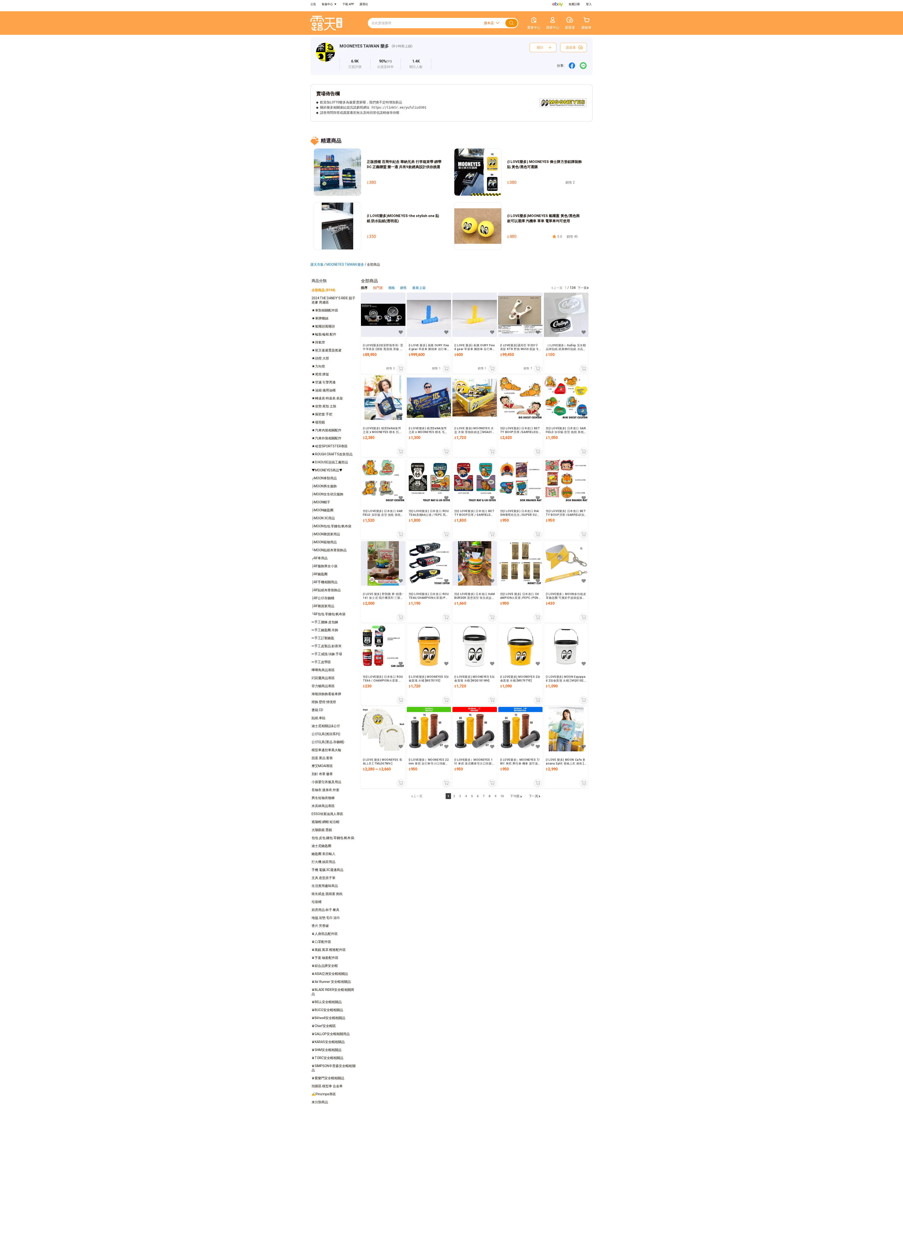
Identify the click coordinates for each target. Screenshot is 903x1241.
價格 (392, 288)
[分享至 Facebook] (572, 65)
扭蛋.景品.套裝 (322, 758)
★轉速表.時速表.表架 (327, 398)
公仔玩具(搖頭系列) (326, 734)
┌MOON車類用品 (324, 478)
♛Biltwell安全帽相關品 (328, 1018)
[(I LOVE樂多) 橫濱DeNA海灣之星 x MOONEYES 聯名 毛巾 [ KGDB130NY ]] (429, 397)
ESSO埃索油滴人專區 (327, 814)
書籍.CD (317, 710)
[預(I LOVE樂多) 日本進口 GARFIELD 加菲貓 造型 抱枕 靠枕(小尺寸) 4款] (566, 397)
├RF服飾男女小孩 (324, 566)
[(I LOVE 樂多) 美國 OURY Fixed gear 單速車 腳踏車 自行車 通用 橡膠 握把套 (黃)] (474, 315)
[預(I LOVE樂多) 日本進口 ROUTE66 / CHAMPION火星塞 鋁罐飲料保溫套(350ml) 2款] (383, 646)
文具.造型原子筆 (323, 878)
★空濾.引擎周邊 (324, 382)
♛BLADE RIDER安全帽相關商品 (333, 992)
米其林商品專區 (323, 806)
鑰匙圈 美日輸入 (323, 854)
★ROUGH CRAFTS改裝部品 (332, 454)
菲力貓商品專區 (323, 686)
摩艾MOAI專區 (322, 766)
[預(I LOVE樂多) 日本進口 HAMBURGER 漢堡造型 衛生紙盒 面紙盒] (474, 563)
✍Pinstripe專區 (324, 1094)
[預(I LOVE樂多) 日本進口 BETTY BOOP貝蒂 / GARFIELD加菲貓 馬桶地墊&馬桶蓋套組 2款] (474, 480)
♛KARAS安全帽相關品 (328, 1042)
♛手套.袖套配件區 (325, 958)
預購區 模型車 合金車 (327, 1086)
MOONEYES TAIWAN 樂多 (364, 45)
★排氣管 (318, 342)
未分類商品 (320, 1102)
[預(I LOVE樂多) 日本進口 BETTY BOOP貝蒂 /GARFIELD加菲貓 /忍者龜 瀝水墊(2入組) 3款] (566, 480)
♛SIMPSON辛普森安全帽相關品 (334, 1068)
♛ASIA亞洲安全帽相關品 (330, 974)
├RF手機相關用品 (324, 582)
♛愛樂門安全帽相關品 (328, 1078)
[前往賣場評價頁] (355, 64)
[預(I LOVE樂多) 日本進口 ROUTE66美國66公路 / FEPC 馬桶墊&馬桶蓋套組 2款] (429, 480)
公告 (313, 4)
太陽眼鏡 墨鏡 (322, 830)
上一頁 (557, 288)
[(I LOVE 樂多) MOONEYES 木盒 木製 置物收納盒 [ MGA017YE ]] (474, 397)
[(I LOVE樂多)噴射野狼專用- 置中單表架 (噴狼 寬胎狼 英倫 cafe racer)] (383, 315)
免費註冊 (574, 4)
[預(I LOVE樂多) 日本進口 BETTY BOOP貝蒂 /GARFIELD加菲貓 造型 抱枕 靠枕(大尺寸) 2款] (520, 397)
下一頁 (582, 288)
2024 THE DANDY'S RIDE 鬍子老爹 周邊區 (333, 300)
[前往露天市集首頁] (326, 23)
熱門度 (378, 288)
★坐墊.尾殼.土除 (324, 406)
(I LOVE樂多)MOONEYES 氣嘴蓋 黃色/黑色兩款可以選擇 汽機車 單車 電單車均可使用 (543, 218)
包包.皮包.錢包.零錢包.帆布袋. (333, 838)
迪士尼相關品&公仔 (326, 726)
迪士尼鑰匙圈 (321, 846)
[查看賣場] (325, 56)
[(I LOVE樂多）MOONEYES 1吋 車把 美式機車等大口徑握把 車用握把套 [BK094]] (474, 729)
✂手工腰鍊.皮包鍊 (325, 622)
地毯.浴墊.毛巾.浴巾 (326, 918)
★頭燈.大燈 (320, 358)
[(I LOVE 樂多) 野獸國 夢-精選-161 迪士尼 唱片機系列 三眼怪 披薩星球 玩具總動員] (383, 563)
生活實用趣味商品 (325, 886)
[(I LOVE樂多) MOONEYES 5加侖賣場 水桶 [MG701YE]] (429, 646)
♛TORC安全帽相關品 (327, 1058)
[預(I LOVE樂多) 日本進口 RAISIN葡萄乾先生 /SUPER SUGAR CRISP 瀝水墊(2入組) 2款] (520, 480)
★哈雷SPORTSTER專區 (330, 446)
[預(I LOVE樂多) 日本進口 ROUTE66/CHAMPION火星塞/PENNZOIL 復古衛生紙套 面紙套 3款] (429, 563)
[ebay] (558, 4)
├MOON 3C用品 (323, 518)
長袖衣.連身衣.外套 (325, 790)
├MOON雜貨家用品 (326, 534)
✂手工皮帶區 (321, 662)
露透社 (364, 4)
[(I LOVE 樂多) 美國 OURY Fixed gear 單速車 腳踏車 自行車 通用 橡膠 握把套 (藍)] (429, 315)
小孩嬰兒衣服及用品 (326, 782)
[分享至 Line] (583, 65)
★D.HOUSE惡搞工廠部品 (330, 462)
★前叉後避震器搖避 (326, 350)
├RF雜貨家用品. (323, 606)
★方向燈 (318, 366)
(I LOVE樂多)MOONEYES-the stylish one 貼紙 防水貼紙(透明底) (403, 218)
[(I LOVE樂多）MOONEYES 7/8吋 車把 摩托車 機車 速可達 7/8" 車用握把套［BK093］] (520, 729)
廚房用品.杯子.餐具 (325, 910)
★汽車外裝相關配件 (326, 438)
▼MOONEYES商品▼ (327, 470)
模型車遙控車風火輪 (326, 750)
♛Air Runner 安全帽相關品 (331, 982)
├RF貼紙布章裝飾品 (326, 590)
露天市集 (317, 264)
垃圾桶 (316, 902)
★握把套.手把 (322, 414)
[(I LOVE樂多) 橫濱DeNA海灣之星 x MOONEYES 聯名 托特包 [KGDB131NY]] (383, 397)
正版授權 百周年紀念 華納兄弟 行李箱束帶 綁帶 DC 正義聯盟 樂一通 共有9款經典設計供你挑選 (404, 164)
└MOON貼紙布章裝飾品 (329, 550)
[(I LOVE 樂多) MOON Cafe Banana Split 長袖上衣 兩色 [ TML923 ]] (566, 729)
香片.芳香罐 (320, 926)
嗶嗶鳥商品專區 (323, 670)
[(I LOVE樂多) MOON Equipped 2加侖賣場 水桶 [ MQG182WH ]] (566, 646)
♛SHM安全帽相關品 (326, 1050)
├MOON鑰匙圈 (322, 510)
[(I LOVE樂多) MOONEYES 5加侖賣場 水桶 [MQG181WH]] (474, 646)
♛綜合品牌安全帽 (325, 966)
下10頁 (514, 796)
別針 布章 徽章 (322, 774)
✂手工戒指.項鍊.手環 (327, 654)
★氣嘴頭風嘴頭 (323, 326)
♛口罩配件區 (321, 942)
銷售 (404, 288)
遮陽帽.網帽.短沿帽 (325, 822)
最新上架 (418, 288)
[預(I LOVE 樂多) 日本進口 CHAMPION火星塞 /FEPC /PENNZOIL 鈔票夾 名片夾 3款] (520, 563)
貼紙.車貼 (318, 718)
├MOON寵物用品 (324, 542)
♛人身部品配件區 (325, 934)
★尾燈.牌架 (320, 374)
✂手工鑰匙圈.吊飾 (325, 630)
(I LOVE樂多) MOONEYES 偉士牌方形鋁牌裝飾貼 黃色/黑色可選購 (544, 164)
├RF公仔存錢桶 (323, 598)
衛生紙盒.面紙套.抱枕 (327, 894)
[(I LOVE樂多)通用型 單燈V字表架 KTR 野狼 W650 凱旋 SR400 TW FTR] (520, 315)
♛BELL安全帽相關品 (327, 1002)
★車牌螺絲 (320, 318)
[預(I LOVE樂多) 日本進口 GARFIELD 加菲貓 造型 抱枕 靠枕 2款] (383, 480)
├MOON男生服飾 (324, 486)
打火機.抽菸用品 (323, 862)
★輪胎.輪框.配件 (324, 334)
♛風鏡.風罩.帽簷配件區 (329, 950)
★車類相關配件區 (325, 310)
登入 (589, 4)
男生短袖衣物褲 (323, 798)
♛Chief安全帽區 (324, 1026)
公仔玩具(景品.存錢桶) (328, 742)
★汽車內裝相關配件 (326, 430)
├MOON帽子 (321, 502)
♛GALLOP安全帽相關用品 (331, 1034)
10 (502, 796)
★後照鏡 (318, 422)
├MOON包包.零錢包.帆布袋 (332, 526)
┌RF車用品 (320, 558)
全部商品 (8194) (323, 290)
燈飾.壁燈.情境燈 (324, 702)
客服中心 (327, 4)
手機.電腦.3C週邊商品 (327, 870)
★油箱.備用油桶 (324, 390)
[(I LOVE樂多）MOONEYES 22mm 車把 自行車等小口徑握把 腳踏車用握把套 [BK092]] (429, 729)
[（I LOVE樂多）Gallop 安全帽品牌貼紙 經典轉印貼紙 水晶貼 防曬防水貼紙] (566, 315)
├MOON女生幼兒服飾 (327, 494)
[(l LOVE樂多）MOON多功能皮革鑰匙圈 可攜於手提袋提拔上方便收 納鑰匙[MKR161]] (566, 563)
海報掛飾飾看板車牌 (326, 694)
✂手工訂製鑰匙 (323, 638)
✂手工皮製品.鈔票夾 (326, 646)
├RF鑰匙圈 (320, 574)
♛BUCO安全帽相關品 (327, 1010)
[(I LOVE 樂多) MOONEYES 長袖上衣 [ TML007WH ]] (383, 729)
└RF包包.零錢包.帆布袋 (328, 614)
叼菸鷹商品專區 (323, 678)
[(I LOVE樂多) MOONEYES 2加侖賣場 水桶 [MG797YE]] (520, 646)
